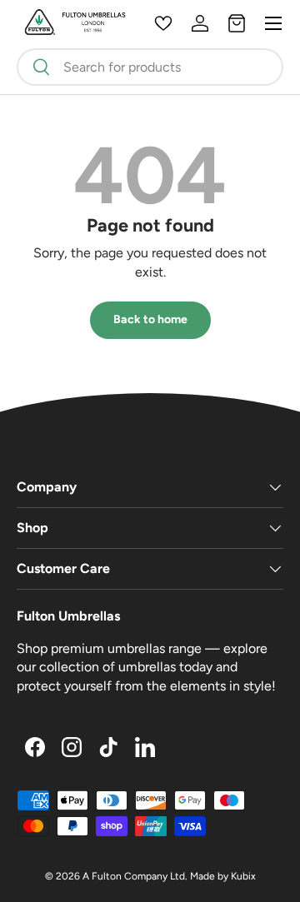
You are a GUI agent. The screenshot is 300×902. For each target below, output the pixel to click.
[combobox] (150, 67)
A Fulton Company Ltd (133, 876)
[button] (236, 23)
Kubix (243, 876)
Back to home (150, 319)
